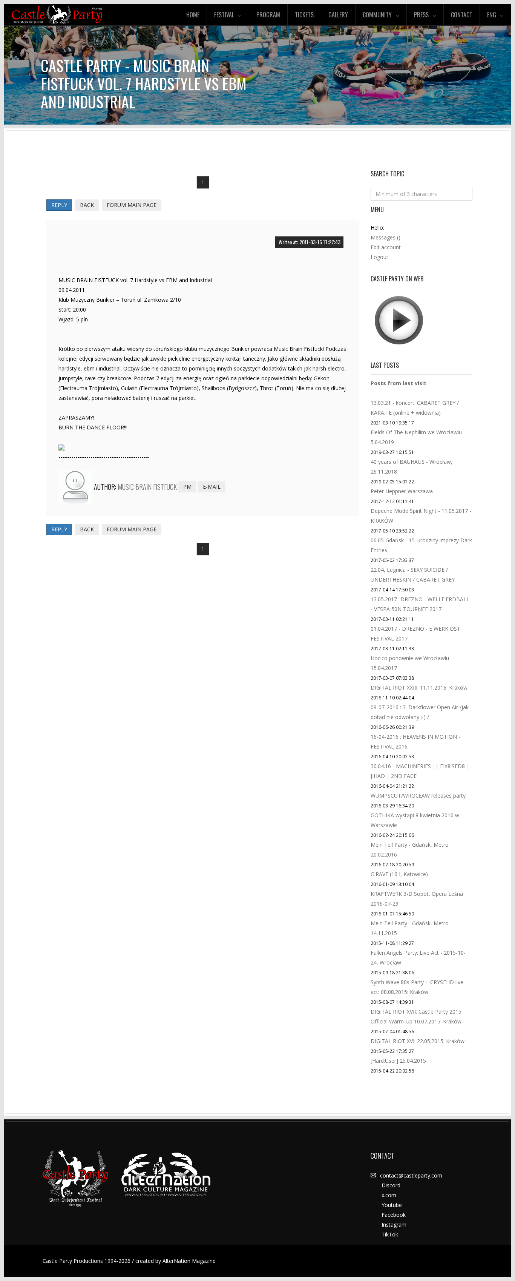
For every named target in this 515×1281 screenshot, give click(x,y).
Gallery (338, 14)
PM (187, 486)
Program (268, 14)
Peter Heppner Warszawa (402, 491)
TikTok (390, 1234)
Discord (391, 1185)
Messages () (385, 237)
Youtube (392, 1204)
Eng (491, 14)
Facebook (394, 1214)
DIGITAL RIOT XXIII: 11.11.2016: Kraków (419, 687)
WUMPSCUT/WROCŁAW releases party (418, 795)
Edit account (386, 247)
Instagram (394, 1224)
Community (377, 14)
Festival (224, 14)
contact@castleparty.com (411, 1175)
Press (421, 14)
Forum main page (131, 204)
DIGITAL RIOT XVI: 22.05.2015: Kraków (417, 1041)
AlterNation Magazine (189, 1260)
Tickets (304, 14)
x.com (389, 1195)
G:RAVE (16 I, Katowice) (399, 874)
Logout (379, 257)
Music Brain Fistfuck (147, 487)
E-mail (212, 486)
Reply (59, 204)
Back (87, 204)
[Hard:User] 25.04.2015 (398, 1060)
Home (192, 14)
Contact (461, 14)
